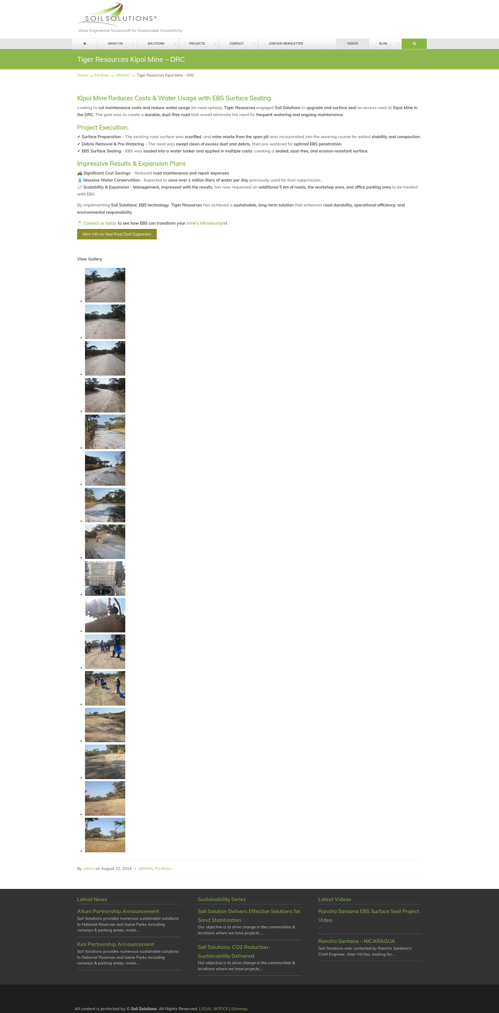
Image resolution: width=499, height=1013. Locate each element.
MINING (123, 75)
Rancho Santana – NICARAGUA (356, 941)
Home (82, 75)
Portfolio (102, 75)
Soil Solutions (117, 15)
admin (88, 868)
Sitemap (239, 1008)
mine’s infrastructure (206, 223)
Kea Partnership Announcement (115, 944)
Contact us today (100, 223)
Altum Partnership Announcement (118, 911)
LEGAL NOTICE (213, 1008)
